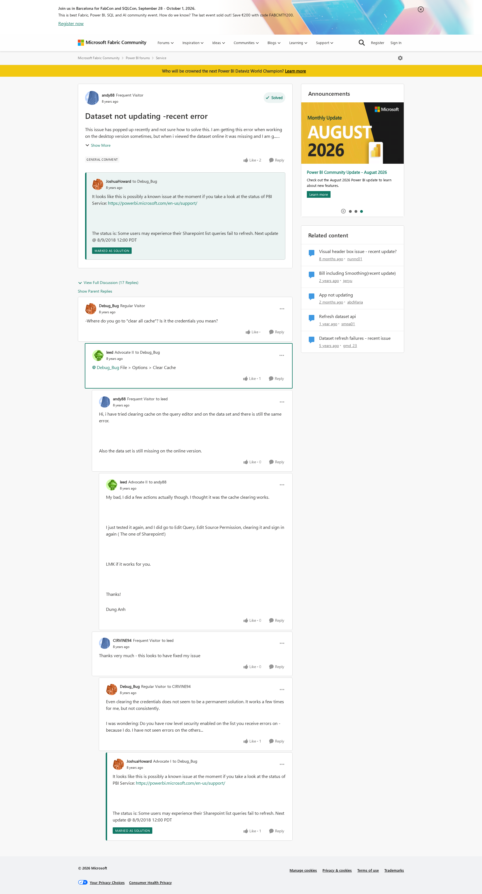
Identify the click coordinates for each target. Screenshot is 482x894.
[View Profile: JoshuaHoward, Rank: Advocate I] (118, 764)
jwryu (347, 280)
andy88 (108, 95)
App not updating (336, 295)
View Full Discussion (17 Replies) (111, 282)
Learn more (295, 71)
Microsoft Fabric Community (99, 58)
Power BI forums (138, 58)
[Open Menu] (400, 58)
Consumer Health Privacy (150, 882)
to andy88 (158, 482)
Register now (71, 23)
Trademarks (394, 870)
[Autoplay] (343, 211)
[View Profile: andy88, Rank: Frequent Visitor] (92, 98)
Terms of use (368, 870)
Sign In (396, 42)
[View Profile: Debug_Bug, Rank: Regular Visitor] (90, 308)
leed (109, 352)
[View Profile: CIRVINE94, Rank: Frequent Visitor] (104, 643)
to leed (162, 398)
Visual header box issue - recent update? (358, 251)
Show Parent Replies (95, 291)
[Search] (361, 42)
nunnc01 (354, 258)
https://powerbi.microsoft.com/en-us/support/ (152, 203)
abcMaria (355, 302)
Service (161, 58)
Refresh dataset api (337, 316)
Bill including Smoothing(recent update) (357, 273)
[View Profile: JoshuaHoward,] (97, 184)
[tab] (350, 211)
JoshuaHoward (118, 181)
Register (377, 42)
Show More (100, 145)
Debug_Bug (109, 305)
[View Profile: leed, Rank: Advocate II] (97, 355)
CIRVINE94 (122, 640)
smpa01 (348, 323)
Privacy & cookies (337, 870)
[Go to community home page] (112, 43)
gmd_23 (350, 345)
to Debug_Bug (144, 181)
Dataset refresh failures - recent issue (355, 338)
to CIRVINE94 (179, 686)
